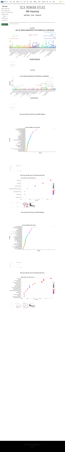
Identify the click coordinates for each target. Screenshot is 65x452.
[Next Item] (54, 140)
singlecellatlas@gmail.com (36, 444)
